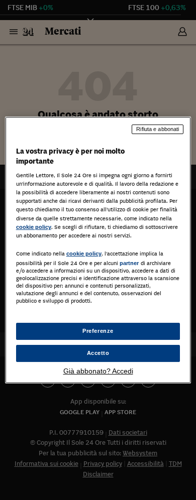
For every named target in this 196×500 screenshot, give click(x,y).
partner (129, 263)
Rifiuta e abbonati (157, 129)
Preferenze (98, 331)
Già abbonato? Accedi (98, 371)
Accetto (98, 353)
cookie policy (33, 227)
